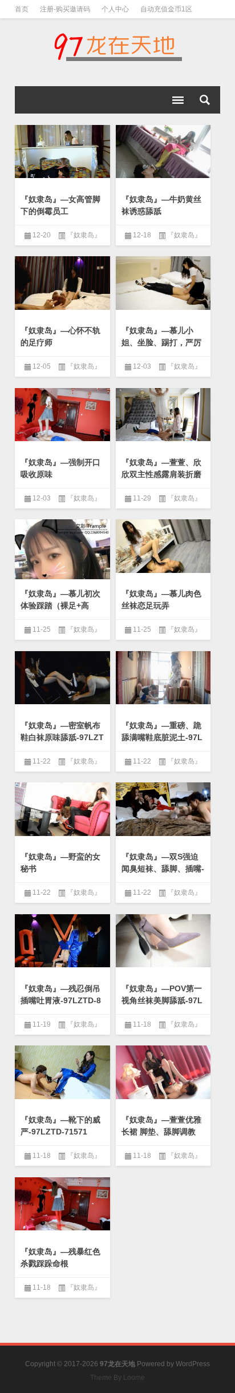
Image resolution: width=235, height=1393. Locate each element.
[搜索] (204, 100)
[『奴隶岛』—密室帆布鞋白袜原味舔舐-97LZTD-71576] (62, 678)
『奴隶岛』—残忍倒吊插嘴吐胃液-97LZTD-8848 (61, 1000)
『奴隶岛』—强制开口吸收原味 (60, 468)
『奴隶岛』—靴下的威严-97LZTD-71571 (60, 1125)
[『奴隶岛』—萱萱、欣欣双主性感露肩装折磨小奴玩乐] (163, 415)
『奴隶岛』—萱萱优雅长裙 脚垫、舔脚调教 (161, 1125)
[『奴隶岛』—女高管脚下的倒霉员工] (62, 152)
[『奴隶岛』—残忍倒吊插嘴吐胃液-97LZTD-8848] (62, 941)
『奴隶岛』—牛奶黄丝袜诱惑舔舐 (161, 205)
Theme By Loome (117, 1378)
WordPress (193, 1364)
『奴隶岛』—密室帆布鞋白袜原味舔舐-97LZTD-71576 (62, 737)
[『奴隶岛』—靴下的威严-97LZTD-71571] (62, 1072)
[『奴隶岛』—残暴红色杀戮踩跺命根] (62, 1204)
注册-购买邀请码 (65, 9)
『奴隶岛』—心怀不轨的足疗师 (60, 336)
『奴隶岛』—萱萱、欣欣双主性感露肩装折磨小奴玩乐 (161, 474)
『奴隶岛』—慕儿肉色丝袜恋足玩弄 (161, 599)
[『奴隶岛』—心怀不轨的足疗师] (62, 283)
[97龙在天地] (117, 47)
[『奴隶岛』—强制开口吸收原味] (62, 415)
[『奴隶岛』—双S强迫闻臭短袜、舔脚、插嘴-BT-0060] (163, 809)
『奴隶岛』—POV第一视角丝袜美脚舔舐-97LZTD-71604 (161, 1000)
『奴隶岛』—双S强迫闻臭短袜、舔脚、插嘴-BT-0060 (162, 868)
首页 (22, 9)
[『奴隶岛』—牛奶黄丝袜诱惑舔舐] (163, 152)
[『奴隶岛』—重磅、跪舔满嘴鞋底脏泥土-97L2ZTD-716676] (163, 678)
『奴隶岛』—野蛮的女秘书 (60, 862)
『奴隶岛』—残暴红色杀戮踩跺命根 (60, 1257)
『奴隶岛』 (84, 235)
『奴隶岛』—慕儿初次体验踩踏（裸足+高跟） (60, 605)
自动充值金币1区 (166, 9)
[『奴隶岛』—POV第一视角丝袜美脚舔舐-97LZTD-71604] (163, 941)
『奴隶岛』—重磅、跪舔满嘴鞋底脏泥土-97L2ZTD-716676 (161, 737)
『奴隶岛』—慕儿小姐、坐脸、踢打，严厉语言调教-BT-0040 (161, 342)
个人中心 (115, 9)
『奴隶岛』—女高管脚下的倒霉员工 (60, 205)
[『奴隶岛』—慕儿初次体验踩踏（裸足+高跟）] (62, 567)
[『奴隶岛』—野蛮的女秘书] (62, 809)
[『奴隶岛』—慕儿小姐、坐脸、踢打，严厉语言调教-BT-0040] (163, 283)
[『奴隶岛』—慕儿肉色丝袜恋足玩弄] (163, 546)
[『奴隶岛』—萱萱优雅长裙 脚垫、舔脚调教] (163, 1072)
